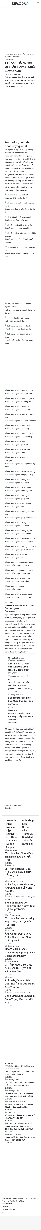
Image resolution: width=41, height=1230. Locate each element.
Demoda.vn (34, 1198)
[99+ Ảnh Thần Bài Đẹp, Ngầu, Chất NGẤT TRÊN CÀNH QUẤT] (10, 866)
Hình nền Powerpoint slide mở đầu (19, 605)
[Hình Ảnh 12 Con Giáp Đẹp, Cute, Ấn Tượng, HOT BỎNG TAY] (13, 1134)
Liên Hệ (4, 1212)
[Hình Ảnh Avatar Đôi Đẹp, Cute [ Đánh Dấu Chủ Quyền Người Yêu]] (18, 1123)
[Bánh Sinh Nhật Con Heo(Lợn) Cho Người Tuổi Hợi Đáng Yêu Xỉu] (20, 899)
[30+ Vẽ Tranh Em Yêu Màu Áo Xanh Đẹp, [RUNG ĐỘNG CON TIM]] (20, 679)
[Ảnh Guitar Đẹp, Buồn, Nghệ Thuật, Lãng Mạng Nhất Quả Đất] (9, 931)
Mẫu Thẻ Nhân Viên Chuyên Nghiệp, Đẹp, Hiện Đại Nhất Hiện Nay (20, 952)
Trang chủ (8, 54)
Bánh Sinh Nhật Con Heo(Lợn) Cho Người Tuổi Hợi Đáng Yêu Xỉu (20, 906)
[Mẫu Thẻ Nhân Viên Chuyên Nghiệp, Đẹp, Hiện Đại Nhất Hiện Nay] (12, 946)
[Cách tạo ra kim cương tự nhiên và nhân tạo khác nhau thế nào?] (13, 1080)
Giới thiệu (5, 1207)
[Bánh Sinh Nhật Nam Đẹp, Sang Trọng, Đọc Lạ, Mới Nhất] (17, 993)
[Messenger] (6, 811)
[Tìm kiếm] (35, 4)
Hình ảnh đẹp (16, 54)
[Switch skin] (3, 4)
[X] (5, 811)
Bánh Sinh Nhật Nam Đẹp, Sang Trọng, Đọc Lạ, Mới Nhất (20, 999)
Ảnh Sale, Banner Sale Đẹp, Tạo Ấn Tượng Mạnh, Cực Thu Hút (20, 983)
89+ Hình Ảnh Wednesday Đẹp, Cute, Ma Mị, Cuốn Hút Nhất (19, 921)
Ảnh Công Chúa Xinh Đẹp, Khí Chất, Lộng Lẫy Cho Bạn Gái (20, 887)
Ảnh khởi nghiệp (12, 609)
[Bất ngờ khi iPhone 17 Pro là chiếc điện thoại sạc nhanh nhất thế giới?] (13, 1091)
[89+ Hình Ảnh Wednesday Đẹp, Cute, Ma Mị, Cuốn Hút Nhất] (13, 915)
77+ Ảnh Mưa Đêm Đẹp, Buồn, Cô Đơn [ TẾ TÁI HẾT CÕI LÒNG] (18, 968)
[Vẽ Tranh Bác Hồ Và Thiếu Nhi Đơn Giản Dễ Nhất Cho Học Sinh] (15, 1102)
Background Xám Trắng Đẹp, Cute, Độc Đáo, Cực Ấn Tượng (20, 701)
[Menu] (38, 4)
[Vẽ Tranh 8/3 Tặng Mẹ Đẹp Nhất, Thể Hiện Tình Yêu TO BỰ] (10, 1112)
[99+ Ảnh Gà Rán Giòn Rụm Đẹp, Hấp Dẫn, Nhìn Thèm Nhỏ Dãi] (13, 710)
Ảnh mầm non (11, 612)
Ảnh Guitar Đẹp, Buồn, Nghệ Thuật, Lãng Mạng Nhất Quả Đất (18, 937)
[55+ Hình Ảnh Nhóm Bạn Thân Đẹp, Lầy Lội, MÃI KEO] (11, 850)
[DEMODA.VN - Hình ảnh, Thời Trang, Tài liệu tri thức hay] (20, 3)
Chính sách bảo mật (8, 1209)
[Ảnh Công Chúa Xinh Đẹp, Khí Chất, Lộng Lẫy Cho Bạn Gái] (14, 881)
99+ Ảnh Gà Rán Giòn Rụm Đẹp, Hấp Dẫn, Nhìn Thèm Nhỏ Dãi (20, 716)
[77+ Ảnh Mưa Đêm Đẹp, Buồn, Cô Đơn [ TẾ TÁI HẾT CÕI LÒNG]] (12, 962)
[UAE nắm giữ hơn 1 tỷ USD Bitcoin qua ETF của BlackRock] (20, 1069)
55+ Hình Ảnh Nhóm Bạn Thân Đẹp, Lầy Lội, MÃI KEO (19, 856)
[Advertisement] (20, 28)
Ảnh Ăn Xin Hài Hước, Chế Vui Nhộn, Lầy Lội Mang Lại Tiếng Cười (19, 667)
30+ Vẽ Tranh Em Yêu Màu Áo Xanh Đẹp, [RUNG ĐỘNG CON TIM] (20, 685)
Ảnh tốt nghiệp (11, 77)
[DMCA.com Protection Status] (7, 1204)
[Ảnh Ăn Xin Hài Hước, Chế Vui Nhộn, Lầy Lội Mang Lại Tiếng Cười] (16, 661)
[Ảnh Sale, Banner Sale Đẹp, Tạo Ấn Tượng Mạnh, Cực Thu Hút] (9, 977)
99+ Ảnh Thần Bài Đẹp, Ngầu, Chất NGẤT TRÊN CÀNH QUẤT (18, 872)
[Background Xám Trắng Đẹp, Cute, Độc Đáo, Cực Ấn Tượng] (15, 695)
